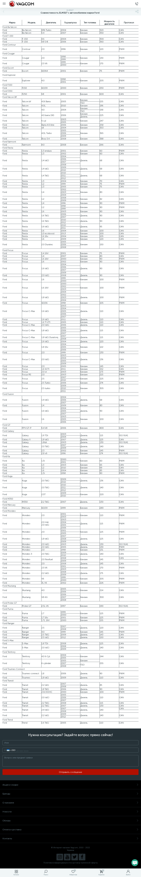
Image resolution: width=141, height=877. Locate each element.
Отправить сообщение (70, 772)
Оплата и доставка (11, 829)
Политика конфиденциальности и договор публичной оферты (71, 863)
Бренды (6, 793)
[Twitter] (74, 857)
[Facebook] (82, 857)
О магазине (8, 802)
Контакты (7, 838)
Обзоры (6, 820)
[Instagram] (59, 857)
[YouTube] (67, 857)
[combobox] (9, 750)
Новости (7, 811)
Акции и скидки (10, 784)
